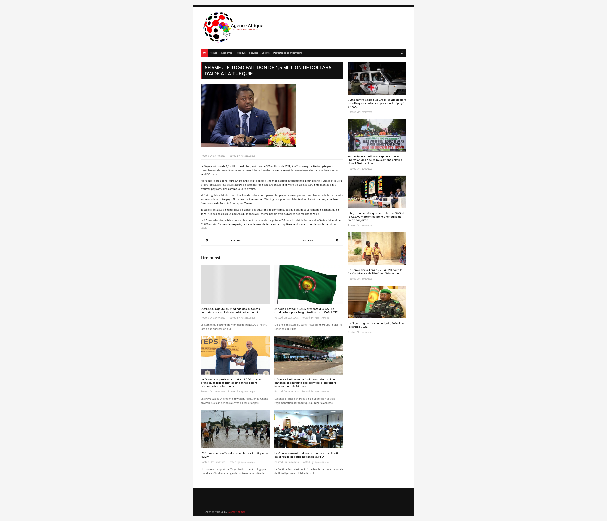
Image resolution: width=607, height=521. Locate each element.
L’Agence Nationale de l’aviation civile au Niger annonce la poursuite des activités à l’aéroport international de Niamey (305, 383)
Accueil (214, 52)
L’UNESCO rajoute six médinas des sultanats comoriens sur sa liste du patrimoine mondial (230, 310)
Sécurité (253, 52)
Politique (240, 52)
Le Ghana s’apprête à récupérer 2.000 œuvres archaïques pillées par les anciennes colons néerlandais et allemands (231, 383)
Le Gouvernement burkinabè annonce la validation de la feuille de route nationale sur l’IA (307, 455)
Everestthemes (236, 512)
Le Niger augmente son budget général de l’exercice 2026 (376, 325)
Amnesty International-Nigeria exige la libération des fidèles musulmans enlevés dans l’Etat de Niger (375, 160)
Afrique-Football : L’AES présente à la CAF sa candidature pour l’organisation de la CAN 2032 (306, 310)
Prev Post (236, 240)
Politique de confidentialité (287, 52)
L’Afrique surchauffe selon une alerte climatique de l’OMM (234, 455)
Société (266, 52)
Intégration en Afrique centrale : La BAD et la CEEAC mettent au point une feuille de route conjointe (376, 216)
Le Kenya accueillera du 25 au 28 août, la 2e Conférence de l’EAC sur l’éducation (375, 271)
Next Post (307, 240)
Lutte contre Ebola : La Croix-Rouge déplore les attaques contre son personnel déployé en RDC (377, 103)
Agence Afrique (248, 155)
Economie (226, 52)
